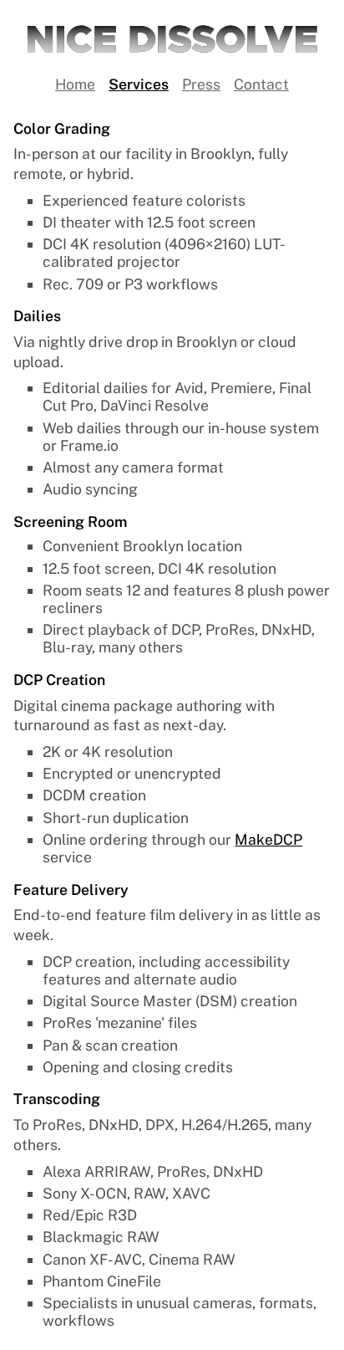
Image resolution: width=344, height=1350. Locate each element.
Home (75, 84)
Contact (261, 84)
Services (139, 84)
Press (201, 84)
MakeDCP (268, 839)
